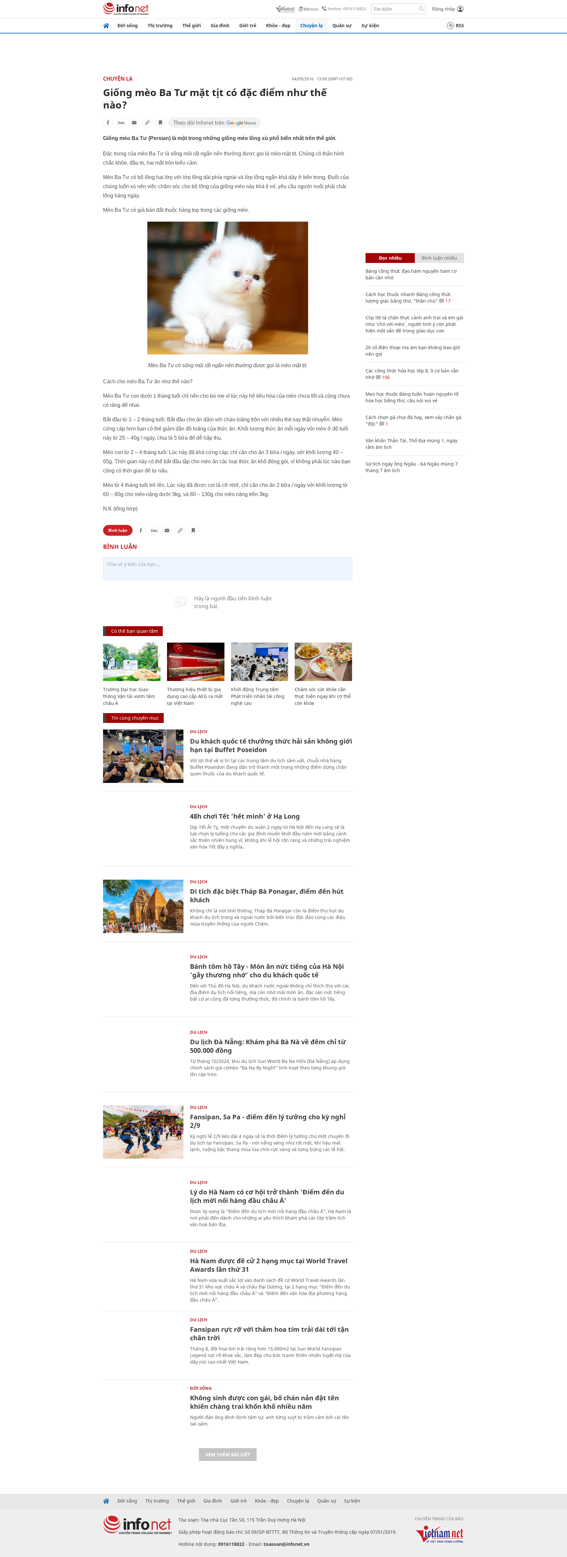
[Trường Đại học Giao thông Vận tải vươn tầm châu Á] (131, 662)
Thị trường (160, 25)
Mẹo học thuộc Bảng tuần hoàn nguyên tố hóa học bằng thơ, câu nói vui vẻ (412, 397)
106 (385, 377)
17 (447, 301)
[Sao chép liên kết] (147, 123)
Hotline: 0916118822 (347, 8)
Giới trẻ (247, 25)
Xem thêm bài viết (227, 1454)
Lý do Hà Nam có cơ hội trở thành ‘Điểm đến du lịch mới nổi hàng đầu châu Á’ (267, 1196)
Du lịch (198, 731)
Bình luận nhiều (439, 258)
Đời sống (127, 25)
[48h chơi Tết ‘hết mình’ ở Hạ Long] (143, 831)
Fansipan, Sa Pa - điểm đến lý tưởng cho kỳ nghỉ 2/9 (268, 1121)
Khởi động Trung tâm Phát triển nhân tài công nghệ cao (257, 696)
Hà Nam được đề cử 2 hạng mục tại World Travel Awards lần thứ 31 (268, 1265)
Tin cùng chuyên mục (135, 718)
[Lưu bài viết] (160, 123)
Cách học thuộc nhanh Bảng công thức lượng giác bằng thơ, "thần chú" (408, 297)
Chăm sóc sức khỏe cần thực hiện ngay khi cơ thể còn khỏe (323, 696)
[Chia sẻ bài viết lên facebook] (108, 123)
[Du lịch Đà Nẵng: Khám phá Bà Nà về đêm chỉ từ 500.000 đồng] (143, 1057)
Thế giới (191, 25)
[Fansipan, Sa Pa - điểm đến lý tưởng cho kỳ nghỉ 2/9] (143, 1132)
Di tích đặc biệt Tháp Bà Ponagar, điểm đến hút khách (267, 895)
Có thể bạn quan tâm (134, 631)
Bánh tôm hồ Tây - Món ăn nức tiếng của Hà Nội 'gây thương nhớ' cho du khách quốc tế (267, 970)
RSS (460, 25)
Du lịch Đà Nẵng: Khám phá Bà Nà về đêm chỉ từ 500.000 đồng (268, 1046)
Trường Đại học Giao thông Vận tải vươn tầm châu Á (129, 696)
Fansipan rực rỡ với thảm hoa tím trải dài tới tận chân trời (269, 1333)
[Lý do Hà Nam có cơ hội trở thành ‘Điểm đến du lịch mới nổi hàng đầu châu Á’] (143, 1207)
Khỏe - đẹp (278, 25)
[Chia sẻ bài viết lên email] (134, 123)
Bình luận (117, 530)
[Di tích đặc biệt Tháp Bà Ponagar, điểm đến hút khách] (143, 906)
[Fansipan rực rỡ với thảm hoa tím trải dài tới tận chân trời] (143, 1344)
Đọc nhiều (390, 258)
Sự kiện (370, 25)
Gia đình (220, 25)
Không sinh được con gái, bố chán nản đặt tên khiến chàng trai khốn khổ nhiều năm (264, 1402)
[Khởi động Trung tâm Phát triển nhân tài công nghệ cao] (259, 662)
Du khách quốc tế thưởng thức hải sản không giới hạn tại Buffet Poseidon (271, 745)
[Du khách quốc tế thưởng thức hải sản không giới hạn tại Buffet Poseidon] (143, 756)
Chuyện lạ (311, 25)
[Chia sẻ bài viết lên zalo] (121, 123)
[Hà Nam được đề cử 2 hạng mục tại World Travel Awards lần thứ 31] (143, 1276)
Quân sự (342, 25)
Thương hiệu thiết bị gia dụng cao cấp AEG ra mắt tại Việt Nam (195, 696)
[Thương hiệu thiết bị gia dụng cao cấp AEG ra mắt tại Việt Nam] (195, 662)
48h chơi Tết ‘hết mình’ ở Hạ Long (245, 816)
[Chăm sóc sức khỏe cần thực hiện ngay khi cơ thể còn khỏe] (323, 662)
